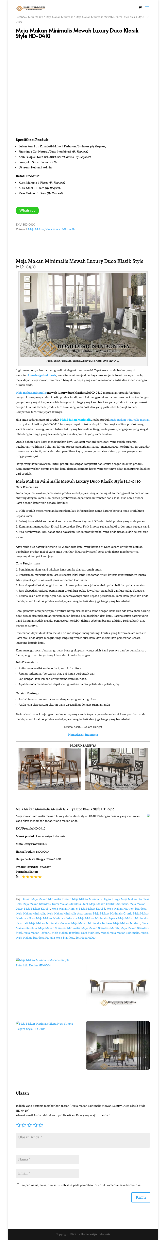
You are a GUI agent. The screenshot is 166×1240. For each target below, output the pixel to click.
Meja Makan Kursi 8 (92, 908)
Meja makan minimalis (31, 392)
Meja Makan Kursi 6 (65, 908)
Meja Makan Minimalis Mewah (51, 261)
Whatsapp (27, 211)
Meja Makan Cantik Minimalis (108, 904)
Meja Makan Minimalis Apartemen (69, 913)
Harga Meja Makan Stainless (130, 899)
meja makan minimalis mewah (130, 419)
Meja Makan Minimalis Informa (56, 918)
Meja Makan (35, 17)
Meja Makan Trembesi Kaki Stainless (75, 933)
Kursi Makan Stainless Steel (70, 904)
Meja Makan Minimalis (59, 17)
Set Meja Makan (86, 937)
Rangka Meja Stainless (59, 937)
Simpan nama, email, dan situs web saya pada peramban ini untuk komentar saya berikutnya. (81, 1185)
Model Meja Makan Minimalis (120, 933)
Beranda (21, 17)
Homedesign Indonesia (96, 1234)
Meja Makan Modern (126, 923)
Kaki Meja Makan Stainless (33, 904)
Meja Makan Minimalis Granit (112, 913)
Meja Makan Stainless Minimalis (59, 928)
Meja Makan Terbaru (36, 933)
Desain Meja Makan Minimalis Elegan (86, 899)
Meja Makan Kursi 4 (37, 908)
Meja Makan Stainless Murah (100, 928)
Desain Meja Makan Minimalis (41, 899)
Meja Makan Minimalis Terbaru (91, 923)
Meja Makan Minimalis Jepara (97, 918)
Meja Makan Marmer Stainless (126, 908)
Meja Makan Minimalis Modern (49, 923)
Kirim (141, 1197)
